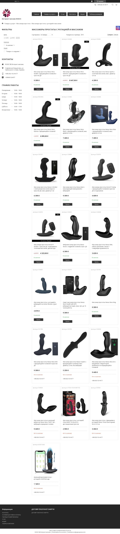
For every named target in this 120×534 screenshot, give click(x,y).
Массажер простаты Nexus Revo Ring (104, 302)
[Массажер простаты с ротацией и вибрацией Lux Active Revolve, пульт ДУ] (46, 285)
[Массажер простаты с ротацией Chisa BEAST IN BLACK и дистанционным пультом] (75, 403)
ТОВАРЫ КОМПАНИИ (8, 523)
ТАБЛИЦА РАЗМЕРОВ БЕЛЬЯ (10, 517)
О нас (63, 14)
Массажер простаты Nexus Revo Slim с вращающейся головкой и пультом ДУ (46, 363)
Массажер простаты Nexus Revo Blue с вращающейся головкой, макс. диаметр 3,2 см (104, 131)
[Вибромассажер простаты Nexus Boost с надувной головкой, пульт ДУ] (75, 228)
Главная (36, 14)
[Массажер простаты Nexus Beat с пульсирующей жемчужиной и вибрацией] (75, 170)
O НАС (4, 519)
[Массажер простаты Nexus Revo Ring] (104, 285)
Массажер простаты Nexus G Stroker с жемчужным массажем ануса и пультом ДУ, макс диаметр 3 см (45, 189)
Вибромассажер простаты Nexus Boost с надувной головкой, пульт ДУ (75, 245)
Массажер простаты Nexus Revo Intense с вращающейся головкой (44, 130)
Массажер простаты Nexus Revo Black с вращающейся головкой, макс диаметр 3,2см (75, 131)
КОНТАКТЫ (5, 512)
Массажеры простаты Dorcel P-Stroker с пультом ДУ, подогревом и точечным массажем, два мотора (45, 246)
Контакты (72, 14)
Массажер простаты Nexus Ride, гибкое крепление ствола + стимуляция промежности (102, 246)
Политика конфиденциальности (76, 532)
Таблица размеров (95, 14)
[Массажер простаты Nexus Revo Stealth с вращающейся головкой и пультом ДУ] (46, 55)
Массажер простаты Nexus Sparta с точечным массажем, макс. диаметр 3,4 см (103, 73)
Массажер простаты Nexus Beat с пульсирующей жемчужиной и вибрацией (74, 189)
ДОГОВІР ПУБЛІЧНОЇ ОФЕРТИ (40, 512)
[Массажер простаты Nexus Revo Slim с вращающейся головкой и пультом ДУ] (46, 345)
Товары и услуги (49, 14)
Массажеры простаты (23, 23)
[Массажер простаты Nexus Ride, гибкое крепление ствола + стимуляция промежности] (104, 228)
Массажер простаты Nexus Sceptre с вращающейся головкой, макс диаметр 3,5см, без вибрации (74, 363)
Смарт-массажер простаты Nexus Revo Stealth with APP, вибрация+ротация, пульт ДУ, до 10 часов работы (74, 305)
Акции (82, 14)
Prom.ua (68, 530)
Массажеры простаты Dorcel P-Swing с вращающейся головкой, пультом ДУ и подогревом (104, 189)
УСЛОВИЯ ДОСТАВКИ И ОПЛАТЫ (11, 515)
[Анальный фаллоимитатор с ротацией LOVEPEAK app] (46, 460)
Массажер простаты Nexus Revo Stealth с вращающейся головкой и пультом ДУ (45, 73)
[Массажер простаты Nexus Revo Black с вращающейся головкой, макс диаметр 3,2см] (75, 112)
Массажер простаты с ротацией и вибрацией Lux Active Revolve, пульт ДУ (45, 304)
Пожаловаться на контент (59, 532)
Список (116, 34)
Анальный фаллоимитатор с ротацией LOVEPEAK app (43, 478)
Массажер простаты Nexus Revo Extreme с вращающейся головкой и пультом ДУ (74, 73)
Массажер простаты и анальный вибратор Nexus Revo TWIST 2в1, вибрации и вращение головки (44, 422)
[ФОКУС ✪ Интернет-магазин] (6, 13)
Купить (38, 89)
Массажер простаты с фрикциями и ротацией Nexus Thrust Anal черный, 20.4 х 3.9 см (103, 422)
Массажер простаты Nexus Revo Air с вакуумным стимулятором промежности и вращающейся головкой (104, 364)
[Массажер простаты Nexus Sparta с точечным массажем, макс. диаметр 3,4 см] (104, 55)
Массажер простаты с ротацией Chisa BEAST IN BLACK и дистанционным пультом (73, 422)
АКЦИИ (4, 521)
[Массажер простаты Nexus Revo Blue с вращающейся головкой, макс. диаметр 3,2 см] (104, 112)
